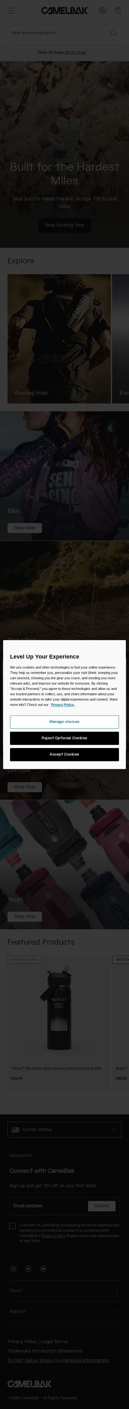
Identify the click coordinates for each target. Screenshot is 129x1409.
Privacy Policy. (63, 705)
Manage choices (64, 721)
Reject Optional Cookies (64, 738)
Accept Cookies (64, 754)
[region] (64, 704)
